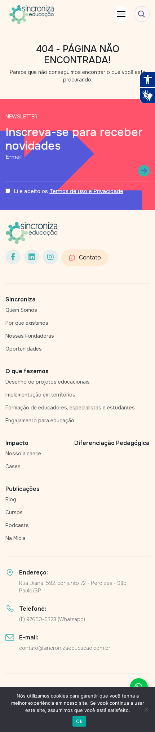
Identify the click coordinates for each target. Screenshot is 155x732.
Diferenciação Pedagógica (112, 443)
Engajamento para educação (39, 420)
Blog (10, 499)
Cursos (14, 512)
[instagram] (50, 256)
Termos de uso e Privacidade (86, 191)
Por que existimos (26, 323)
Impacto (16, 443)
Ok (79, 721)
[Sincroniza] (31, 14)
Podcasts (17, 525)
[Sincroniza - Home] (31, 232)
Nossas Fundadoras (29, 336)
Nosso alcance (23, 453)
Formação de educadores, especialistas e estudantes (70, 407)
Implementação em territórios (40, 394)
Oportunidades (23, 349)
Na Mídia (15, 538)
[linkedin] (31, 256)
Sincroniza (20, 299)
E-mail (13, 156)
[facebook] (13, 256)
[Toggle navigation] (121, 14)
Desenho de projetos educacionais (47, 382)
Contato (90, 257)
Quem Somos (21, 310)
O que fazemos (27, 371)
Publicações (22, 489)
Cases (13, 466)
